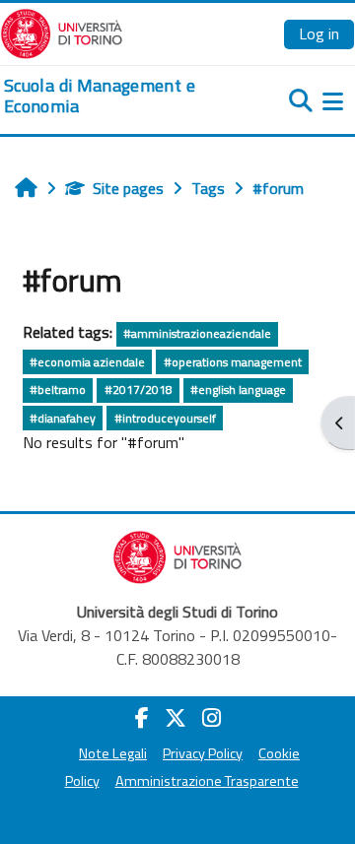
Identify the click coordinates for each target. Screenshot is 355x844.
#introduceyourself (165, 418)
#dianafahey (63, 418)
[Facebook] (142, 718)
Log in (319, 33)
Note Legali (113, 753)
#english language (238, 389)
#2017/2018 (139, 389)
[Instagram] (211, 718)
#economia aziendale (87, 362)
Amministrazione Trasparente (207, 781)
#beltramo (58, 389)
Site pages (128, 188)
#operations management (233, 362)
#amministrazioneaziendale (197, 333)
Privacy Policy (203, 753)
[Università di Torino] (61, 31)
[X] (175, 718)
